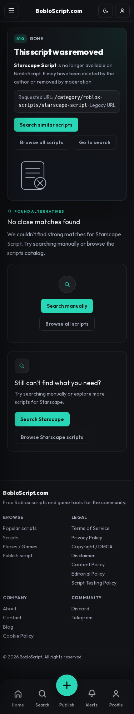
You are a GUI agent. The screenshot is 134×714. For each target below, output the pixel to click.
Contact (12, 617)
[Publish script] (67, 685)
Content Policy (88, 564)
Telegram (82, 617)
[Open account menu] (122, 11)
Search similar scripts (46, 125)
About (9, 608)
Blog (8, 627)
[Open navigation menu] (11, 11)
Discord (80, 608)
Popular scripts (20, 528)
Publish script (18, 555)
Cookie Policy (18, 636)
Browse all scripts (41, 142)
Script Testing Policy (93, 583)
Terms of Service (90, 528)
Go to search (94, 142)
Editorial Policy (88, 574)
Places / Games (20, 546)
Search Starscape (42, 419)
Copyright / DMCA (92, 546)
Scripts (11, 537)
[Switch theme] (105, 11)
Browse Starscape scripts (52, 437)
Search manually (67, 306)
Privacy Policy (86, 537)
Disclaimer (83, 555)
